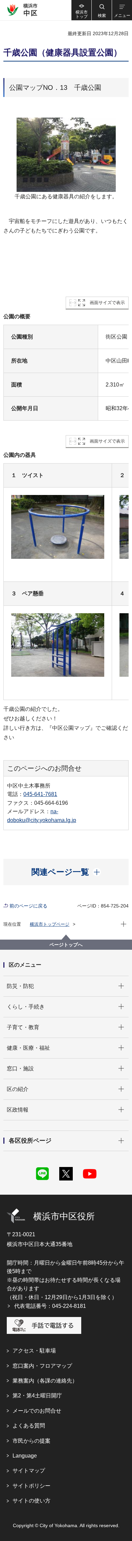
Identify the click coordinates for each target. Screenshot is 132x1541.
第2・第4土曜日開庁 (37, 1395)
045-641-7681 (40, 794)
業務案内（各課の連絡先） (45, 1381)
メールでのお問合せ (37, 1411)
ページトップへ (66, 944)
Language (25, 1456)
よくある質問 (29, 1425)
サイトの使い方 (31, 1500)
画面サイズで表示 (107, 302)
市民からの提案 (31, 1441)
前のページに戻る (28, 906)
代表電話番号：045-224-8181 (50, 1306)
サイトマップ (29, 1470)
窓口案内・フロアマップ (42, 1366)
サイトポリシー (31, 1486)
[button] (101, 10)
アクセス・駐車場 (34, 1350)
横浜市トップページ (49, 924)
